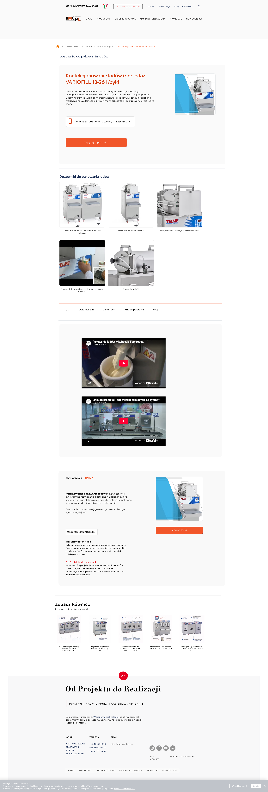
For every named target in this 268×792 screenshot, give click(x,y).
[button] (125, 19)
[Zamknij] (264, 786)
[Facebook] (159, 748)
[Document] (199, 6)
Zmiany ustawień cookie (124, 788)
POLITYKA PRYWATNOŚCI (182, 756)
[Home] (58, 46)
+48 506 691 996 (84, 121)
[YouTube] (166, 748)
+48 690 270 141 (103, 121)
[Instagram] (152, 748)
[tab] (66, 309)
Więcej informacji (239, 786)
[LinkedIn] (172, 748)
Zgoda (256, 786)
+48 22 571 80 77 (121, 121)
